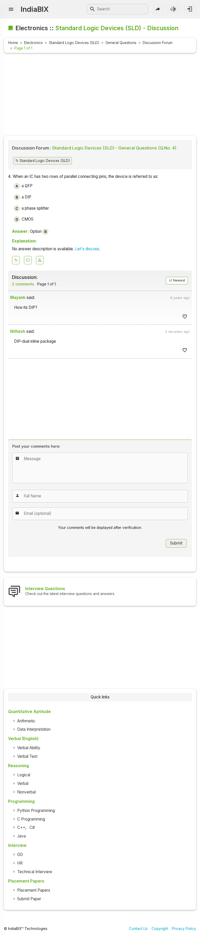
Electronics (33, 43)
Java (21, 836)
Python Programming (36, 810)
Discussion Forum (157, 43)
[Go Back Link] (16, 260)
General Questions (120, 43)
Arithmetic (26, 720)
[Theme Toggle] (173, 9)
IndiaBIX (34, 9)
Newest (178, 280)
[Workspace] (28, 260)
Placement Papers (33, 890)
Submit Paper (29, 898)
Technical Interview (34, 871)
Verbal (22, 783)
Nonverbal (26, 792)
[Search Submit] (92, 9)
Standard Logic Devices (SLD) (74, 43)
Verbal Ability (28, 747)
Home (13, 43)
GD (20, 854)
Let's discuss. (87, 248)
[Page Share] (157, 9)
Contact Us (138, 929)
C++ (21, 827)
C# (32, 827)
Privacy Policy (184, 929)
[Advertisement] (100, 95)
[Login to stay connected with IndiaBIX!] (189, 9)
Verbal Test (27, 756)
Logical (23, 774)
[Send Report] (40, 260)
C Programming (31, 819)
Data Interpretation (34, 729)
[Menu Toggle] (11, 9)
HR (20, 863)
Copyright (160, 929)
